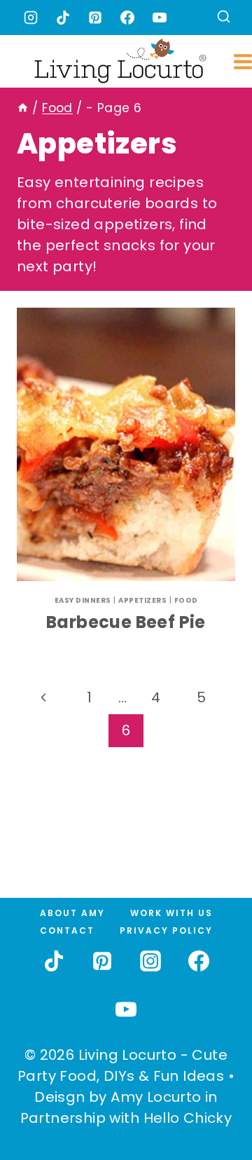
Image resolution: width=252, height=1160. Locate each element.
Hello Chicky (188, 1118)
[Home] (23, 108)
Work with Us (171, 913)
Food (186, 600)
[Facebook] (127, 18)
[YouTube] (160, 18)
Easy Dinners (83, 600)
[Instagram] (31, 18)
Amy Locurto (156, 1097)
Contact (67, 930)
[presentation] (126, 444)
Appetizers (142, 600)
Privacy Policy (166, 930)
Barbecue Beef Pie (126, 622)
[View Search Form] (223, 17)
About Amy (72, 913)
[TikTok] (63, 18)
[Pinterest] (95, 18)
